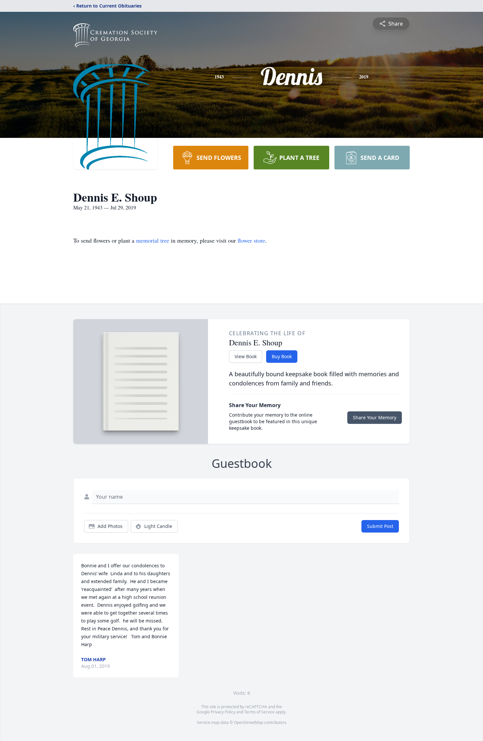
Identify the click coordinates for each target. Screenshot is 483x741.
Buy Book (282, 356)
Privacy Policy (223, 712)
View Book (246, 356)
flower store (251, 240)
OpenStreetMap (248, 722)
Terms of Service (259, 712)
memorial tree (152, 240)
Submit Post (380, 526)
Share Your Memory (374, 417)
